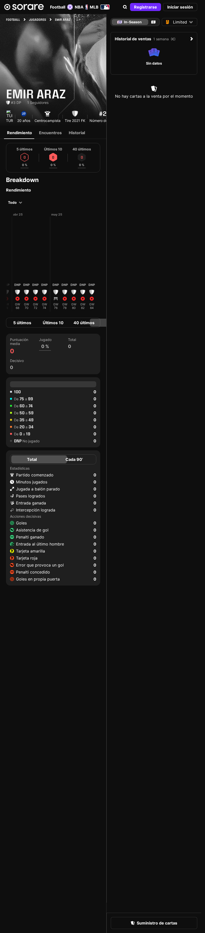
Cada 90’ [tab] (74, 459)
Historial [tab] (77, 132)
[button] (125, 7)
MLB (94, 7)
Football (57, 7)
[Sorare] (24, 7)
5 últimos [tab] (22, 322)
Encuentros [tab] (50, 132)
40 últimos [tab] (84, 322)
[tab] (153, 22)
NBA (79, 7)
